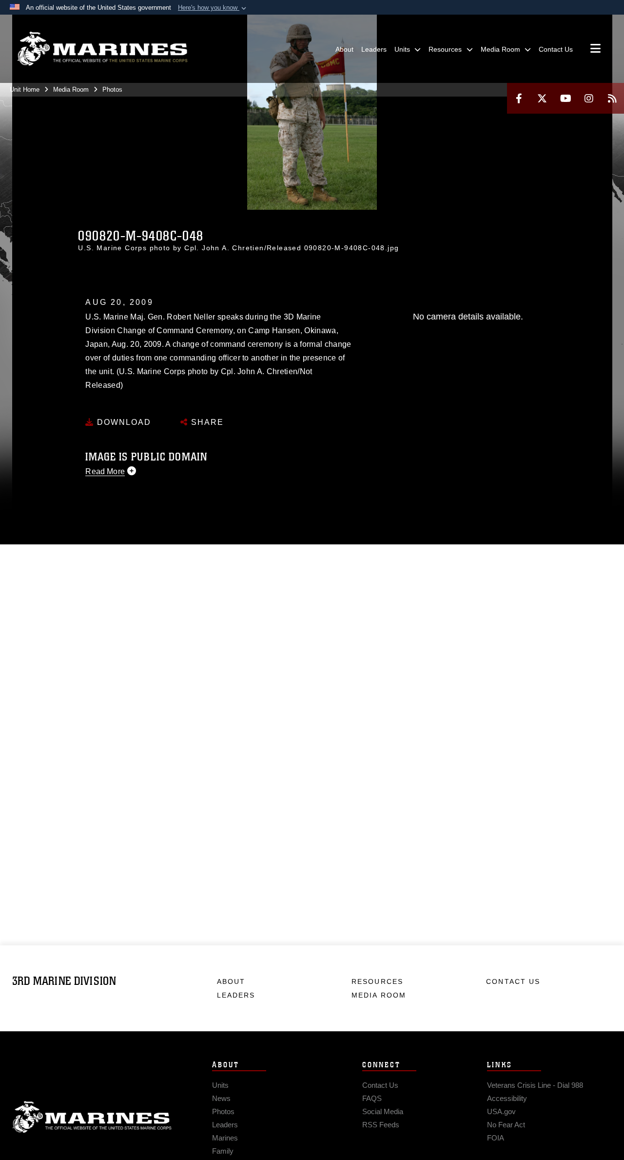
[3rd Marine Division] (102, 49)
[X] (542, 98)
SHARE (206, 422)
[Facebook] (518, 98)
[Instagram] (589, 98)
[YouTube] (565, 98)
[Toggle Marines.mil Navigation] (595, 49)
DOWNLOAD (122, 422)
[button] (213, 8)
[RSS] (612, 98)
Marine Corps (92, 1117)
